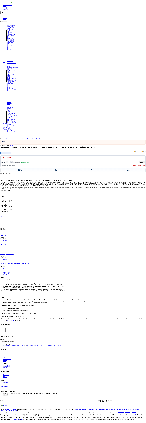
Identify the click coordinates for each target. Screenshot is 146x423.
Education (9, 77)
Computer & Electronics (11, 34)
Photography (9, 103)
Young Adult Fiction (11, 121)
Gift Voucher (5, 377)
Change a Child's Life (7, 359)
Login (6, 8)
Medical (8, 94)
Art (7, 65)
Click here (10, 292)
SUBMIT (2, 339)
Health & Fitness (10, 42)
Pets (8, 101)
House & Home (10, 85)
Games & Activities (10, 81)
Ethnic (8, 37)
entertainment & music (110, 409)
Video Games (9, 120)
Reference (9, 108)
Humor (8, 86)
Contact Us (5, 360)
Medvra (4, 134)
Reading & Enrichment (11, 54)
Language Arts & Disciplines (12, 89)
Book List (4, 368)
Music (8, 95)
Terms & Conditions (6, 354)
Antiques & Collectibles (11, 63)
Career (4, 358)
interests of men (16, 419)
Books (4, 62)
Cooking (8, 73)
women (22, 419)
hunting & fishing (7, 410)
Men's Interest (9, 50)
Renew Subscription (6, 17)
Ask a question (137, 151)
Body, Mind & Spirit (11, 68)
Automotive (9, 28)
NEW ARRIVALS (6, 127)
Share (144, 151)
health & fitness (124, 409)
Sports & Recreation (11, 113)
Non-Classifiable (10, 97)
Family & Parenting (10, 38)
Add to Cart (141, 162)
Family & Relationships (11, 78)
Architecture (9, 64)
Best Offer (5, 123)
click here (11, 145)
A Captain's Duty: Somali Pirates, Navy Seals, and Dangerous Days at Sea (14, 263)
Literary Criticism (10, 92)
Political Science (10, 105)
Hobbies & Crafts (10, 43)
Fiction (8, 79)
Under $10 (9, 124)
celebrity (120, 409)
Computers (9, 72)
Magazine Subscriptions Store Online (10, 409)
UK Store (4, 133)
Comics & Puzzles (10, 33)
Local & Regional (10, 49)
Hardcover (6, 152)
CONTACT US (4, 386)
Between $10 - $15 (10, 125)
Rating (1, 333)
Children (8, 31)
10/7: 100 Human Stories (5, 216)
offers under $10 (121, 412)
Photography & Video (11, 53)
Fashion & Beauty (10, 39)
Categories (5, 357)
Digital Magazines (10, 35)
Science (8, 110)
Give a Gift (5, 18)
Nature (8, 96)
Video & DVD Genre (11, 119)
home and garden (88, 409)
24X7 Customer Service (7, 5)
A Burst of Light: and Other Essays (7, 254)
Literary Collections (10, 91)
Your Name (2, 326)
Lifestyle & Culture (10, 48)
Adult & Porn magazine (11, 25)
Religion (8, 109)
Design (8, 75)
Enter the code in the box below (7, 336)
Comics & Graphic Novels (12, 71)
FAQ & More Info (6, 273)
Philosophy (9, 102)
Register (6, 7)
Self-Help (9, 111)
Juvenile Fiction (10, 87)
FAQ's (4, 376)
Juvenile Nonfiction (10, 88)
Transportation (9, 116)
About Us (4, 351)
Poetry (8, 104)
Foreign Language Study (11, 80)
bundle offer (134, 412)
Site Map (4, 361)
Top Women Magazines (11, 131)
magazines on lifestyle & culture (79, 409)
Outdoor (8, 52)
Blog (4, 132)
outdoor (92, 409)
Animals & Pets (10, 26)
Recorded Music (10, 107)
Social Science (10, 112)
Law (8, 90)
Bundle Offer (9, 126)
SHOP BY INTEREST (7, 129)
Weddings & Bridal (10, 60)
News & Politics (10, 51)
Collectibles (9, 32)
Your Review (2, 331)
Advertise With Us (6, 375)
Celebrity (9, 30)
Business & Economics (11, 70)
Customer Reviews (6, 272)
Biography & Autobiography (12, 67)
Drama (8, 76)
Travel (8, 117)
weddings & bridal (13, 410)
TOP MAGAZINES (6, 128)
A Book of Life (3, 235)
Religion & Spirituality (11, 55)
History (8, 84)
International (9, 46)
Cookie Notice (5, 352)
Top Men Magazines (11, 130)
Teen (8, 59)
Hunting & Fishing (10, 45)
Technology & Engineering (12, 115)
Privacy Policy (5, 353)
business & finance (102, 409)
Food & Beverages (10, 40)
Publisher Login (5, 382)
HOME (4, 23)
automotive (96, 409)
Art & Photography (10, 27)
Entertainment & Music (11, 36)
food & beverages (131, 409)
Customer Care (5, 369)
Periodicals (9, 100)
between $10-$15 (127, 412)
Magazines (5, 24)
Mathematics (9, 93)
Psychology (9, 106)
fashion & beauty (137, 409)
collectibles (116, 409)
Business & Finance (10, 29)
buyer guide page (10, 320)
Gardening (9, 82)
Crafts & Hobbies (10, 74)
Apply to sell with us (6, 374)
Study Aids (9, 114)
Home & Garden (10, 44)
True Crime (9, 118)
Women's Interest (10, 61)
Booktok (4, 19)
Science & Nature (10, 56)
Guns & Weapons (10, 41)
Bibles (8, 66)
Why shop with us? (6, 365)
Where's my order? (6, 366)
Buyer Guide (5, 274)
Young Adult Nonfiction (11, 122)
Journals (8, 47)
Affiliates (4, 378)
